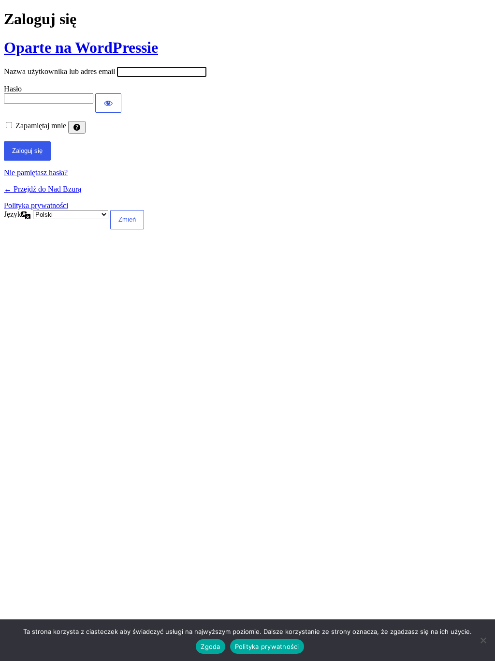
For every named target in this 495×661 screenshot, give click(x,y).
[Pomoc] (77, 127)
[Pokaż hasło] (108, 103)
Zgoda (210, 646)
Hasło (13, 89)
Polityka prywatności (36, 205)
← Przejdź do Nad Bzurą (42, 189)
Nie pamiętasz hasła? (36, 172)
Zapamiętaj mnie (40, 125)
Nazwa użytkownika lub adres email (59, 71)
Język (12, 214)
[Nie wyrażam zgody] (483, 640)
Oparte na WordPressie (81, 47)
